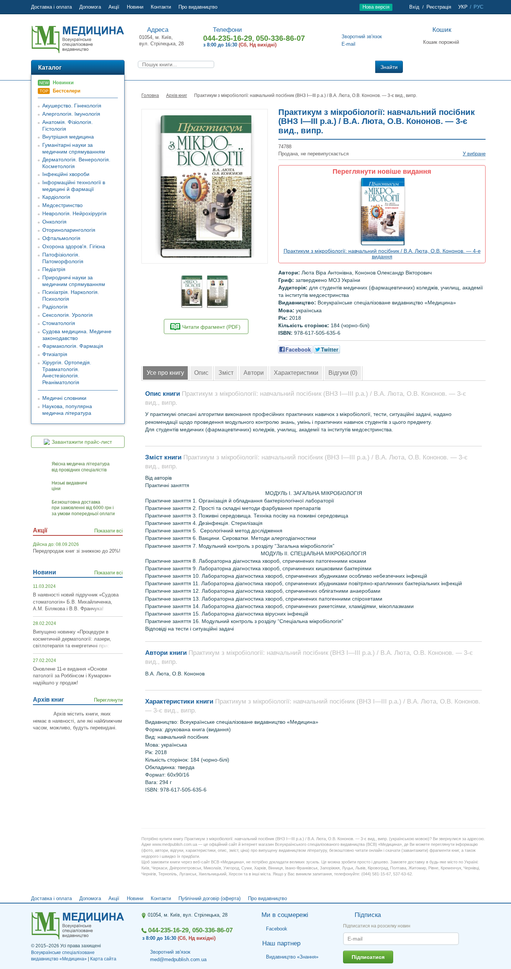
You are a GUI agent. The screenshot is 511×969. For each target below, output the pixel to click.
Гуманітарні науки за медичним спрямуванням (73, 148)
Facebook (276, 929)
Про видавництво (197, 7)
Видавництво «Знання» (292, 957)
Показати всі (108, 531)
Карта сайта (103, 959)
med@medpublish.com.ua (178, 959)
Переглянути (108, 700)
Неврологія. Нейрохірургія (74, 213)
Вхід (414, 7)
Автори (254, 373)
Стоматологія (58, 323)
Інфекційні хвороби (65, 174)
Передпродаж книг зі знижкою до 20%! (76, 551)
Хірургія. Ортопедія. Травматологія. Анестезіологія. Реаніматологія (66, 372)
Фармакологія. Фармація (72, 346)
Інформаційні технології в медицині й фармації (73, 185)
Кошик (441, 29)
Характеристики (296, 373)
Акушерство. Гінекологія (71, 106)
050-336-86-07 (280, 38)
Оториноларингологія (68, 230)
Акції (113, 7)
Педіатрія (53, 269)
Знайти (389, 67)
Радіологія (55, 307)
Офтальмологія (61, 238)
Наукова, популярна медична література (67, 409)
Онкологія (54, 222)
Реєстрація (438, 7)
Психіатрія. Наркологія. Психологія (70, 295)
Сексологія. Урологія (67, 315)
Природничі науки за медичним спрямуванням (73, 280)
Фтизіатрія (54, 354)
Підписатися (368, 957)
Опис (201, 373)
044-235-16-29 (227, 38)
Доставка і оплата (51, 7)
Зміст (225, 373)
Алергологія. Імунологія (71, 114)
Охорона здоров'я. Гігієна (73, 246)
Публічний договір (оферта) (209, 898)
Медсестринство (62, 205)
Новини (135, 7)
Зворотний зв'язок (362, 36)
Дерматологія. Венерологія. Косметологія (76, 163)
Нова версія (375, 7)
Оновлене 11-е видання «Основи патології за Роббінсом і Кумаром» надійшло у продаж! (72, 676)
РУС (478, 7)
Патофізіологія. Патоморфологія (62, 258)
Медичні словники (64, 398)
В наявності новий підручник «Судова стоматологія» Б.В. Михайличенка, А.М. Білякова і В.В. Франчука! (76, 601)
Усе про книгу (165, 373)
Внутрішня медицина (68, 137)
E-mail (348, 44)
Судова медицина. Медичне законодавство (76, 334)
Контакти (161, 7)
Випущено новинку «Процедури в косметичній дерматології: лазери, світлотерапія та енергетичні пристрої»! (78, 638)
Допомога (90, 7)
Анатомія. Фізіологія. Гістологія (67, 125)
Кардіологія (56, 197)
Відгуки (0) (342, 373)
